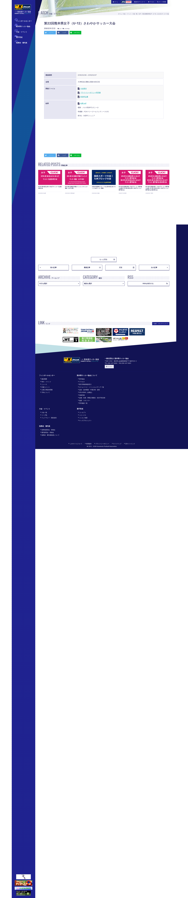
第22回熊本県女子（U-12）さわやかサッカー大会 (155, 14)
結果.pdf (83, 103)
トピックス (82, 415)
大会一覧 (135, 14)
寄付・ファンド (46, 381)
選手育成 (19, 37)
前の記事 (53, 267)
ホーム (116, 2)
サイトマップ (117, 443)
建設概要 (44, 379)
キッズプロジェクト (85, 420)
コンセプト (82, 412)
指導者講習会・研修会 (48, 430)
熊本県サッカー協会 (23, 26)
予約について (46, 392)
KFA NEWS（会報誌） (86, 392)
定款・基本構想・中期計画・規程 (89, 390)
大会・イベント (21, 32)
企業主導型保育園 (47, 390)
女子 (140, 14)
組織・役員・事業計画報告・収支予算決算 (92, 398)
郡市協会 (82, 379)
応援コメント (46, 387)
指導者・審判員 (21, 43)
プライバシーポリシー (102, 443)
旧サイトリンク (130, 443)
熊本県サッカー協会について (87, 375)
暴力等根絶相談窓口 (85, 384)
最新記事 (87, 267)
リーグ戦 (44, 415)
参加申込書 (84, 97)
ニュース (44, 384)
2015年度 (66, 28)
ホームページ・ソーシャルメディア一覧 (91, 387)
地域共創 (82, 395)
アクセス (152, 2)
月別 (120, 267)
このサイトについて (76, 443)
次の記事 (154, 267)
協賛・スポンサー (84, 400)
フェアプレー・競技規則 (49, 418)
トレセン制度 (83, 418)
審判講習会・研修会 (48, 432)
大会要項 (83, 89)
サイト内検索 (162, 2)
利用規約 (89, 443)
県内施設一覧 (83, 403)
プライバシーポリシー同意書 (90, 93)
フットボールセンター (24, 21)
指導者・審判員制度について (50, 435)
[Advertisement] (104, 54)
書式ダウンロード (140, 2)
